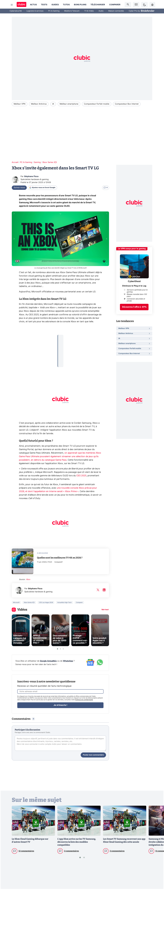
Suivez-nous (19, 188)
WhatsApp (68, 661)
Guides (55, 5)
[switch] (144, 4)
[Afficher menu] (12, 5)
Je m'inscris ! (60, 705)
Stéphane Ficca (31, 176)
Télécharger (98, 5)
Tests (44, 5)
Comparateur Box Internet (127, 104)
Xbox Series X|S (49, 162)
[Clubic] (21, 5)
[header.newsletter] (136, 4)
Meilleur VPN (19, 104)
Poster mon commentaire (93, 755)
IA (53, 104)
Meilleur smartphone (69, 104)
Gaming (37, 162)
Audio (101, 11)
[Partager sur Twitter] (158, 916)
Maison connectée (116, 11)
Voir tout (105, 609)
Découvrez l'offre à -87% (134, 307)
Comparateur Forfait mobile (96, 104)
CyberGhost (134, 281)
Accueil (15, 162)
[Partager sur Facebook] (158, 908)
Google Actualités (48, 661)
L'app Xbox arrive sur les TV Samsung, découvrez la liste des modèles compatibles (76, 842)
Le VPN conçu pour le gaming (132, 249)
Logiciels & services (35, 11)
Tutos (66, 5)
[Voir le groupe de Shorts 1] (57, 649)
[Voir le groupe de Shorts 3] (63, 649)
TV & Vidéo (89, 11)
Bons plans (80, 5)
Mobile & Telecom (71, 11)
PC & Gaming (53, 11)
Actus (33, 5)
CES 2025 (81, 476)
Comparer (114, 5)
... (61, 338)
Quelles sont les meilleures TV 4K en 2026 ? (59, 557)
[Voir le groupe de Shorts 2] (60, 649)
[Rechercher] (127, 4)
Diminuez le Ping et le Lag (134, 286)
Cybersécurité (16, 11)
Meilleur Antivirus (39, 104)
